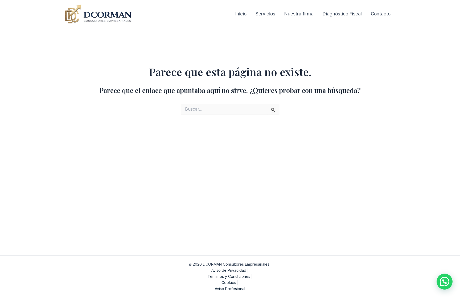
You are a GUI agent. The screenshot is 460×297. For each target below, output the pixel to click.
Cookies (228, 282)
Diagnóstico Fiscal (342, 13)
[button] (445, 282)
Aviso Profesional (230, 288)
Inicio (241, 13)
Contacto (381, 13)
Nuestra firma (299, 13)
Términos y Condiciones (229, 276)
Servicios (265, 13)
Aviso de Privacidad (228, 270)
